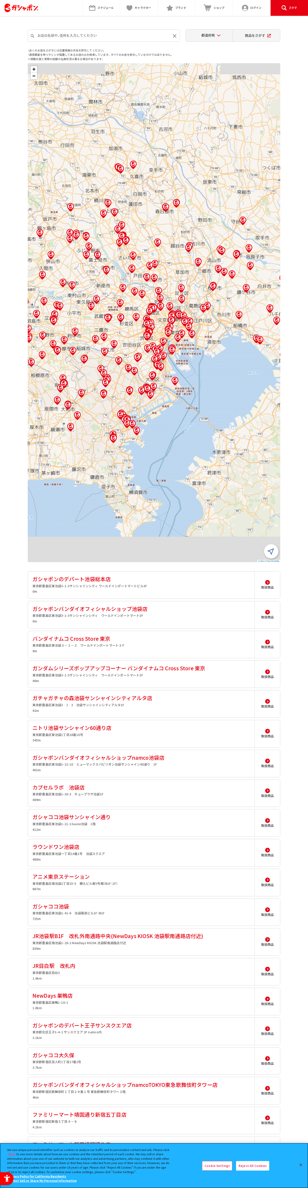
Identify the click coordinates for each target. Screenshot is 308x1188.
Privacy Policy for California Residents (37, 1176)
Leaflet (261, 561)
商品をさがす (255, 35)
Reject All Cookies (253, 1166)
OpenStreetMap (273, 561)
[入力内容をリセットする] (174, 35)
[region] (154, 1165)
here (12, 1154)
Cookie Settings (217, 1166)
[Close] (301, 1165)
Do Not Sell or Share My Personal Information (42, 1180)
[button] (149, 311)
